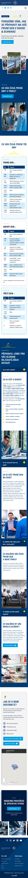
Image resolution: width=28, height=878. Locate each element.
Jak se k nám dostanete (19, 863)
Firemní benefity (18, 861)
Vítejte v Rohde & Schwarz (6, 858)
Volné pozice (17, 858)
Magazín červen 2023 (19, 865)
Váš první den (3, 861)
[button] (25, 8)
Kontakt (2, 867)
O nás (2, 865)
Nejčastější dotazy (7, 42)
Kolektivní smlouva (4, 863)
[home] (9, 3)
